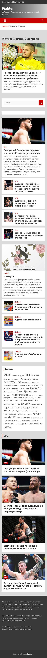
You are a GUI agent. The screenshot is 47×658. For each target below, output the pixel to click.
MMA (7, 375)
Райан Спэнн (15, 404)
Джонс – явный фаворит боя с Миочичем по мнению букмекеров (29, 235)
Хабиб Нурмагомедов (18, 411)
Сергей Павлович (37, 404)
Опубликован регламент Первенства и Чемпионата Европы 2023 (28, 307)
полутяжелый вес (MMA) (30, 420)
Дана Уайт (15, 388)
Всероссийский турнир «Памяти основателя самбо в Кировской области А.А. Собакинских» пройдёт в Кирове (29, 340)
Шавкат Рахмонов (10, 414)
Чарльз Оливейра (32, 411)
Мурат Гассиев (20, 400)
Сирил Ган (9, 407)
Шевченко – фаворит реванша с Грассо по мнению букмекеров (25, 203)
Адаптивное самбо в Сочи (28, 320)
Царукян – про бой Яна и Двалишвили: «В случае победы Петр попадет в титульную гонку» (27, 187)
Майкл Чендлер (30, 398)
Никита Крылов (33, 400)
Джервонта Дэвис (9, 392)
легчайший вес (23, 418)
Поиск (41, 103)
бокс (20, 414)
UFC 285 (35, 376)
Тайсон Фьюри (22, 407)
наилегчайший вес (37, 418)
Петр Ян (7, 404)
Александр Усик (29, 379)
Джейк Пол (36, 388)
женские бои (28, 414)
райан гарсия (8, 424)
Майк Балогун (18, 398)
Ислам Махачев (20, 395)
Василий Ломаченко (11, 385)
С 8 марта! (9, 276)
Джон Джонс (24, 391)
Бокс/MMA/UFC (12, 382)
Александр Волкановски (12, 379)
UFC (5, 67)
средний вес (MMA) (20, 424)
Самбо (6, 273)
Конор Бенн (33, 395)
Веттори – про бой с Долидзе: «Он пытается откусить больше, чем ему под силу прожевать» (28, 219)
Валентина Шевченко (31, 382)
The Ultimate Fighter (18, 376)
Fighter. (8, 8)
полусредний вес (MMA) (12, 420)
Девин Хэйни (24, 388)
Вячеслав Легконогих (26, 385)
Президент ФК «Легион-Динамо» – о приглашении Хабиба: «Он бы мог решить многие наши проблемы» (23, 76)
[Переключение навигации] (5, 20)
